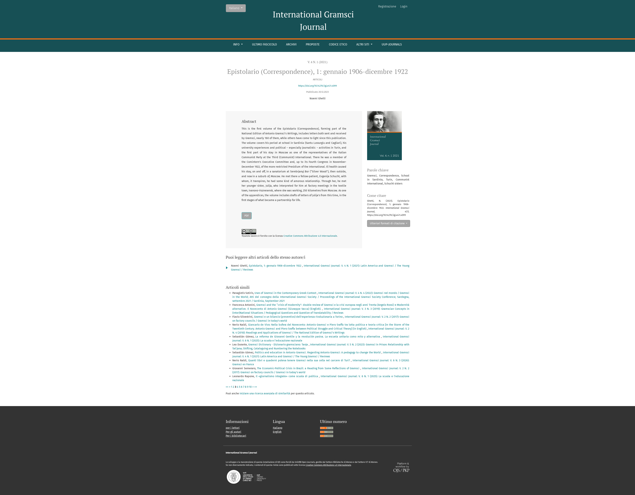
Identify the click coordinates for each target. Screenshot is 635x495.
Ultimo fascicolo (264, 44)
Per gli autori (233, 431)
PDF (246, 215)
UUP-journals (392, 44)
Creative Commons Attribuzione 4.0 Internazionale (310, 236)
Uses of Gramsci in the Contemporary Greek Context (285, 293)
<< (227, 386)
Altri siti (363, 44)
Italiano (237, 8)
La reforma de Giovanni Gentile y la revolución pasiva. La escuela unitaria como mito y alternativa (318, 336)
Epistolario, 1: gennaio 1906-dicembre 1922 (275, 265)
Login (403, 6)
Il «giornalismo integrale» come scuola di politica (287, 376)
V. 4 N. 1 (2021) (317, 62)
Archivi (291, 44)
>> (255, 386)
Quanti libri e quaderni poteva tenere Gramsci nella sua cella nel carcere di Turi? (299, 360)
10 (250, 386)
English (277, 431)
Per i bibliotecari (236, 435)
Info (236, 44)
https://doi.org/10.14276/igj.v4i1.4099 (317, 85)
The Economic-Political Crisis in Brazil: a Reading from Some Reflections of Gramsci (308, 368)
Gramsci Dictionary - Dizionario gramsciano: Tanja (278, 344)
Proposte (313, 44)
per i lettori (233, 427)
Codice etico (338, 44)
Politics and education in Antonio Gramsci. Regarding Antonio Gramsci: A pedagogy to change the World (318, 352)
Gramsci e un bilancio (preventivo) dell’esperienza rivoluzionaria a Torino (298, 316)
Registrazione (387, 6)
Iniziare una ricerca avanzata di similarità (265, 393)
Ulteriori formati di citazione (387, 223)
